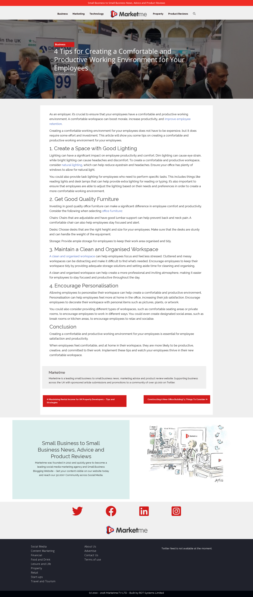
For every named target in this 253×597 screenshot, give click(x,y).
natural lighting (72, 165)
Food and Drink (40, 559)
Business (62, 13)
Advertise (90, 551)
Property (158, 13)
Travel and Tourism (43, 581)
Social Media (39, 546)
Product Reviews (178, 13)
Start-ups (37, 577)
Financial (36, 555)
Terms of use (92, 559)
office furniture (112, 211)
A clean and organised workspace (72, 256)
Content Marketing (43, 551)
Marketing (79, 13)
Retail (34, 572)
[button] (194, 14)
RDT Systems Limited (151, 592)
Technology (96, 13)
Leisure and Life (41, 564)
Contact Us (91, 555)
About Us (90, 546)
